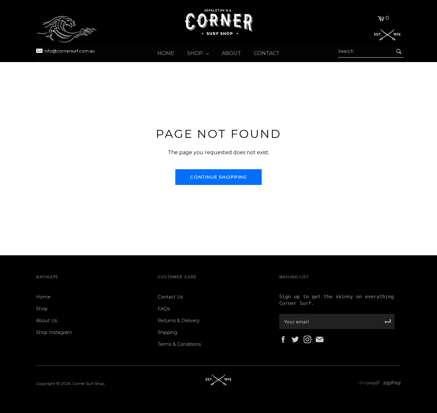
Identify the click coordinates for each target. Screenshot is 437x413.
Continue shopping (218, 176)
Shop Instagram (54, 332)
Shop (42, 309)
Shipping (167, 332)
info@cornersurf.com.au (69, 50)
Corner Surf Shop (88, 383)
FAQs (164, 309)
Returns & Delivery (179, 320)
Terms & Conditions (179, 344)
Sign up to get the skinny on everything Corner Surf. (336, 300)
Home (43, 297)
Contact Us (170, 297)
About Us (46, 320)
